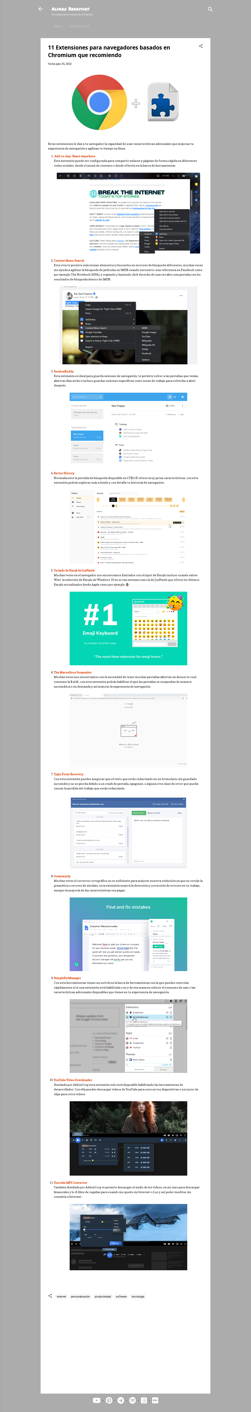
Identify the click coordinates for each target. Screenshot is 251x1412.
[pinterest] (109, 1401)
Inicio (59, 26)
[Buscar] (210, 9)
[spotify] (132, 1401)
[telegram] (120, 1401)
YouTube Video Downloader (73, 1080)
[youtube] (97, 1401)
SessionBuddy (64, 371)
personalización (80, 1296)
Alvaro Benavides (70, 9)
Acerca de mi (79, 26)
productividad (103, 1296)
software (121, 1296)
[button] (201, 46)
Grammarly (62, 876)
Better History (64, 473)
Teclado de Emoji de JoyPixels (74, 570)
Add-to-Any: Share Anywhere (74, 156)
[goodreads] (145, 1401)
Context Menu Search (69, 260)
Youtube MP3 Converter (70, 1182)
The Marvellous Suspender (73, 672)
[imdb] (155, 1401)
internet (61, 1296)
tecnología (138, 1296)
